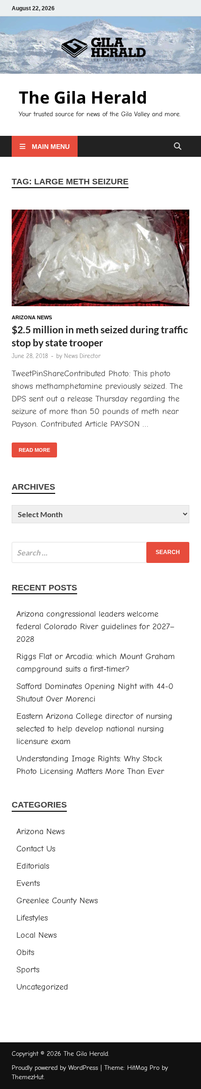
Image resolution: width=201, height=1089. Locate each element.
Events (28, 883)
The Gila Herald (83, 97)
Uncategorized (42, 987)
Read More (31, 448)
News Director (82, 355)
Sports (27, 970)
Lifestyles (32, 918)
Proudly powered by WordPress (55, 1068)
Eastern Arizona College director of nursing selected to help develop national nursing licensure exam (94, 728)
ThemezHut (27, 1077)
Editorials (32, 866)
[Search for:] (100, 552)
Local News (36, 935)
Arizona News (32, 317)
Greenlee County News (57, 901)
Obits (25, 952)
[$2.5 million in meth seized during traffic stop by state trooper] (100, 260)
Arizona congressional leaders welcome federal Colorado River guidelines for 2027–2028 (95, 626)
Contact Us (35, 849)
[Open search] (178, 147)
